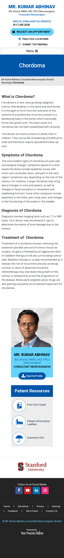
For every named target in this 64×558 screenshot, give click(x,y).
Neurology (6, 82)
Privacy (40, 506)
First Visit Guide (36, 404)
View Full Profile (34, 376)
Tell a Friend (32, 511)
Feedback (13, 511)
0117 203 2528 (21, 24)
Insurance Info (35, 437)
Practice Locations (35, 39)
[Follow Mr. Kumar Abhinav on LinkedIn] (36, 490)
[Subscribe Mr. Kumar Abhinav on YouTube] (27, 490)
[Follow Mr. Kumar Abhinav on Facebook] (19, 490)
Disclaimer (23, 506)
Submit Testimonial (35, 44)
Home (7, 506)
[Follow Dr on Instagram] (45, 490)
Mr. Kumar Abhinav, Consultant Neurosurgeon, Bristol (27, 79)
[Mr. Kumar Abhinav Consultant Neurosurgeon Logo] (32, 10)
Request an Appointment (33, 31)
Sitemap (56, 506)
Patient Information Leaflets (38, 423)
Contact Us (51, 511)
